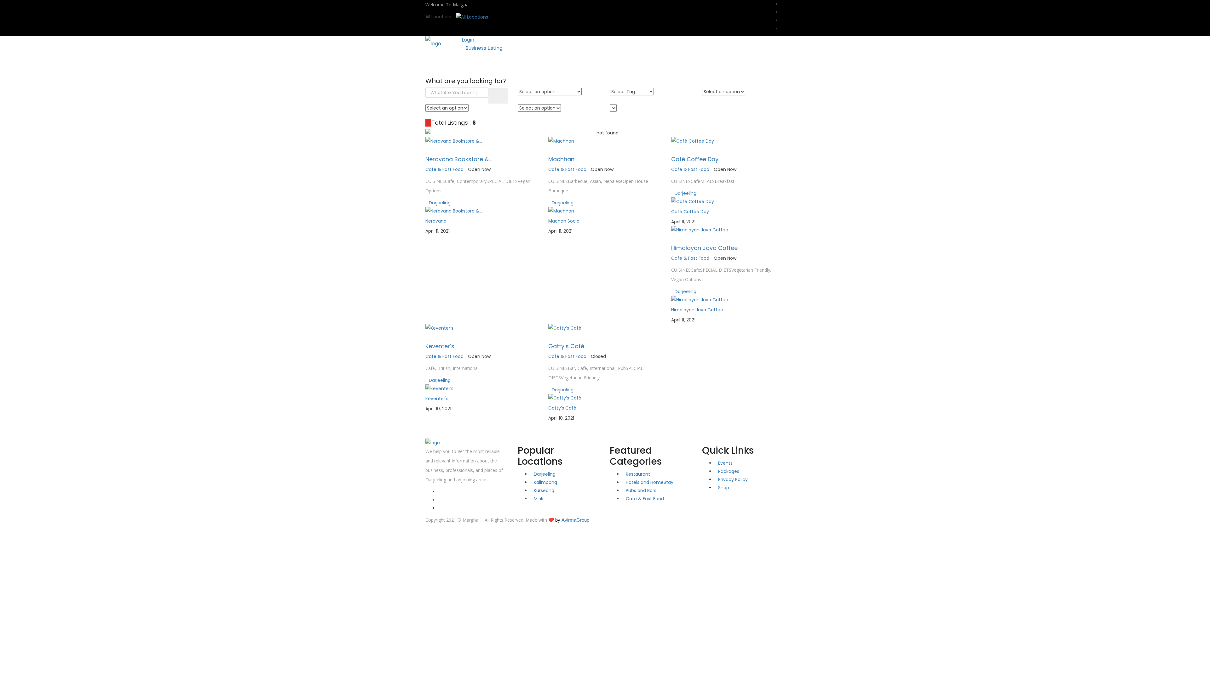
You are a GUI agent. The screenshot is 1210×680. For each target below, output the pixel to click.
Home (438, 63)
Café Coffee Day (694, 159)
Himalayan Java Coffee (704, 248)
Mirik (538, 499)
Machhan (561, 159)
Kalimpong (545, 482)
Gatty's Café (562, 408)
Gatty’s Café (566, 346)
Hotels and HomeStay (649, 482)
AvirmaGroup (575, 520)
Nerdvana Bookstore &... (458, 159)
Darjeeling (440, 203)
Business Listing (484, 48)
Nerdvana (436, 221)
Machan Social (564, 221)
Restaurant (638, 474)
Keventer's (436, 398)
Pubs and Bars (641, 490)
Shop (518, 63)
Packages (728, 471)
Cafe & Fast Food (444, 169)
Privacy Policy (733, 479)
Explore (465, 63)
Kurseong (544, 490)
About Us (546, 63)
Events (493, 63)
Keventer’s (439, 346)
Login (468, 39)
